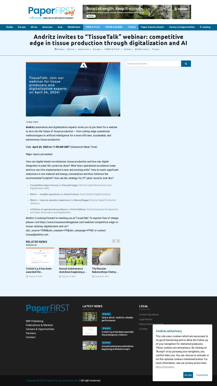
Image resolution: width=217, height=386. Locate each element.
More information (165, 366)
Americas (47, 27)
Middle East (74, 27)
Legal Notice (145, 319)
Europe (22, 27)
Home (60, 49)
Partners (31, 333)
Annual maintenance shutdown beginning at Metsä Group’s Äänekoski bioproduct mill (117, 349)
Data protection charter (151, 324)
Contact (30, 337)
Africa (34, 27)
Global (9, 27)
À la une (106, 314)
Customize (202, 375)
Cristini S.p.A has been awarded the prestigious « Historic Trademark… (117, 335)
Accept (188, 375)
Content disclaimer (149, 314)
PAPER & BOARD (114, 27)
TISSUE (132, 27)
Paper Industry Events (152, 27)
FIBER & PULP (93, 27)
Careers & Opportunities (182, 27)
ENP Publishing (34, 321)
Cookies (143, 328)
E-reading (205, 27)
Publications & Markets (39, 325)
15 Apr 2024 (32, 122)
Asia (60, 27)
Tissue (155, 49)
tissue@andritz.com (37, 234)
